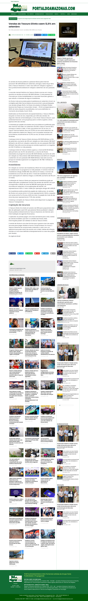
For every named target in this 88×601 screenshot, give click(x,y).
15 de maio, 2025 (66, 337)
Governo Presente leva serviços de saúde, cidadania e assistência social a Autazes (31, 481)
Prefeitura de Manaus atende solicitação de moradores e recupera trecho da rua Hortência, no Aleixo (47, 311)
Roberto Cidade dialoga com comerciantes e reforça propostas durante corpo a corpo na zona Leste (16, 373)
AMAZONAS (13, 14)
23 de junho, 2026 (60, 367)
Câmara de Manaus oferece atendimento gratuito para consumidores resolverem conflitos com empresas (67, 303)
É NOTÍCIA (63, 14)
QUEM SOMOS (74, 14)
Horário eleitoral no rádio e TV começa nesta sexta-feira (16, 500)
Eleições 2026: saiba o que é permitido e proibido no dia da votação (32, 289)
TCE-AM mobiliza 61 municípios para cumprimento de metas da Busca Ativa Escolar (15, 461)
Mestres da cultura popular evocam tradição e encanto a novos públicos (16, 311)
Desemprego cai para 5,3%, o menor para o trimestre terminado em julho (47, 501)
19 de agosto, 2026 (61, 240)
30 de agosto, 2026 (61, 64)
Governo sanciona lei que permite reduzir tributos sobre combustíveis (31, 418)
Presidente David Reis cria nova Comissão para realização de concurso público (70, 326)
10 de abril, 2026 (66, 258)
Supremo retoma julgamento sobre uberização (14, 562)
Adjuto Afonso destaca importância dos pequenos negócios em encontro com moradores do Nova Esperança (16, 481)
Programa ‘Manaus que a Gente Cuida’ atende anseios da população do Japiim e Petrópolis (16, 352)
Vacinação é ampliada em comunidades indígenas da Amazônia (16, 331)
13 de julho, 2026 (60, 307)
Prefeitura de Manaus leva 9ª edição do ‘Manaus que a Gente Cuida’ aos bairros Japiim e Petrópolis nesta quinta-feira (48, 543)
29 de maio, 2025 (66, 322)
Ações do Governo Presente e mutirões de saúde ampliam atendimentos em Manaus (48, 352)
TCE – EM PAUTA (30, 14)
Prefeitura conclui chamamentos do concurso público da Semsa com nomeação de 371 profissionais (32, 543)
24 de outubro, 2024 (66, 383)
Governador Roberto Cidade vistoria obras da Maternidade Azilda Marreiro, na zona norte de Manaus (16, 441)
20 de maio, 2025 (66, 329)
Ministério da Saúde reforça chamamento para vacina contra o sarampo (46, 331)
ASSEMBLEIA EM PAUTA (39, 14)
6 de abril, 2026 (65, 279)
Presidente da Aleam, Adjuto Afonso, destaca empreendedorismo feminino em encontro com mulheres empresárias (68, 236)
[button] (37, 35)
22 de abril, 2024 (66, 399)
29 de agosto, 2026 (66, 71)
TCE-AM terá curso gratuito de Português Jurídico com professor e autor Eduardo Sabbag (31, 501)
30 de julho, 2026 (66, 248)
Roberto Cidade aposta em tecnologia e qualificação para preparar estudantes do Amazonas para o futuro (15, 291)
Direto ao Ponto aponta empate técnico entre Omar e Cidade (47, 520)
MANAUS (56, 14)
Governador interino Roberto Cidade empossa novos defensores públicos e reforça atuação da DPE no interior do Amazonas (70, 254)
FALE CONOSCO (15, 1)
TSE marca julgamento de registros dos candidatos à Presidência (32, 310)
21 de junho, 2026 (66, 376)
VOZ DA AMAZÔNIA (22, 14)
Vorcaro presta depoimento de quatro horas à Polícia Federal (47, 440)
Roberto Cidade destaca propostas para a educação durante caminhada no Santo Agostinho (31, 373)
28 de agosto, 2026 (66, 96)
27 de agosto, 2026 (66, 132)
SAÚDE (68, 14)
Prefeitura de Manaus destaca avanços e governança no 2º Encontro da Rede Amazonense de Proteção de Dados (16, 420)
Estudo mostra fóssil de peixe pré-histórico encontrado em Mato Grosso (15, 543)
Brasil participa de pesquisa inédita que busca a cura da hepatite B (47, 290)
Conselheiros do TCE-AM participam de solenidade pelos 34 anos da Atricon (70, 136)
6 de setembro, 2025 (67, 315)
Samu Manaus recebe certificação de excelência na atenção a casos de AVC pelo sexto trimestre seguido (16, 394)
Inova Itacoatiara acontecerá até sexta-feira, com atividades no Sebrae (71, 380)
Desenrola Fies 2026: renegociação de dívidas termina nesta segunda (31, 461)
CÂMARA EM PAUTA (49, 14)
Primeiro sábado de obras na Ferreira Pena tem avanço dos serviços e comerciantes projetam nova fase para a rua (32, 353)
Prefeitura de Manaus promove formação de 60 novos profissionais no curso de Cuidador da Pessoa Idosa (47, 419)
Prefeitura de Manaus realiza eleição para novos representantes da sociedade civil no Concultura (32, 332)
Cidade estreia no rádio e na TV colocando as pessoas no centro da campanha (47, 461)
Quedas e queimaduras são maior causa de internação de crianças (47, 393)
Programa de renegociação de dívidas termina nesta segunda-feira (47, 373)
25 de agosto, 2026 (66, 144)
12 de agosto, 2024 (66, 391)
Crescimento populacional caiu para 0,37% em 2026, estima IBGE (32, 440)
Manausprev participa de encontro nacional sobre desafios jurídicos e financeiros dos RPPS (16, 520)
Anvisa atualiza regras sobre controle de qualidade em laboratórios (47, 481)
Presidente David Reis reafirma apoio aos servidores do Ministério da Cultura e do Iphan (70, 319)
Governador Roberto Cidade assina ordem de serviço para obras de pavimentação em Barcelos (67, 364)
